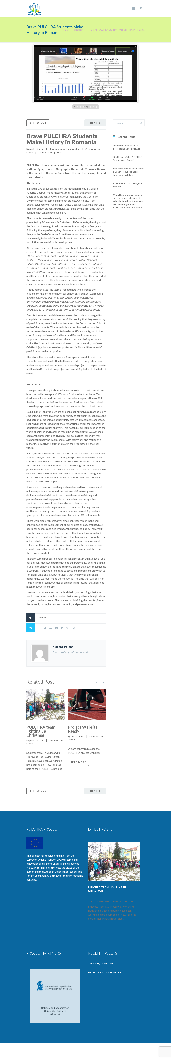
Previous (39, 122)
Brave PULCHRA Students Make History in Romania (62, 139)
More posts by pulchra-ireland (70, 652)
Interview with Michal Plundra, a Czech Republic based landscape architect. (129, 171)
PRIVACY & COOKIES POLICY (106, 972)
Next (93, 122)
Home (65, 29)
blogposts (79, 29)
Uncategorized (73, 149)
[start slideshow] (73, 106)
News (62, 149)
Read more (78, 762)
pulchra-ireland (36, 149)
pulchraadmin (77, 736)
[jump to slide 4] (87, 106)
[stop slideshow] (98, 106)
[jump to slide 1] (77, 106)
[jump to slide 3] (84, 106)
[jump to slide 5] (90, 106)
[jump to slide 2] (80, 106)
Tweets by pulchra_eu (100, 963)
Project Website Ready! (83, 729)
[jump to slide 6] (94, 106)
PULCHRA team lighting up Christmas (40, 731)
